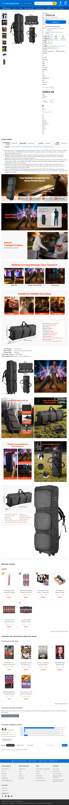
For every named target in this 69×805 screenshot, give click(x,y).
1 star (22, 735)
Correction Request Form (10, 716)
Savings (20, 8)
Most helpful (30, 745)
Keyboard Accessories (31, 11)
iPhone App (4, 788)
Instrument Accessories (20, 11)
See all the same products (61, 703)
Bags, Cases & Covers (49, 146)
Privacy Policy (56, 771)
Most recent (10, 745)
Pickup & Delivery (40, 8)
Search (64, 745)
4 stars (21, 729)
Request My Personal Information (58, 776)
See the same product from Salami (59, 631)
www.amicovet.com (46, 112)
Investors (4, 776)
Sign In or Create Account (20, 761)
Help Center (34, 761)
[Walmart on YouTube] (9, 796)
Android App (5, 790)
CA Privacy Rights (57, 773)
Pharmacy (48, 8)
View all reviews (7, 740)
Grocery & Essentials (29, 8)
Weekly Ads (54, 761)
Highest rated (20, 745)
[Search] (54, 3)
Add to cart (56, 22)
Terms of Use (56, 769)
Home (2, 11)
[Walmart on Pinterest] (12, 796)
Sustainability (5, 778)
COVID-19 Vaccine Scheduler (43, 769)
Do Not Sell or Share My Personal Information (58, 780)
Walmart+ (21, 776)
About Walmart (5, 769)
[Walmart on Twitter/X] (6, 796)
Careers (55, 8)
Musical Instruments (9, 11)
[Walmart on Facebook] (3, 796)
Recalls (37, 773)
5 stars (21, 728)
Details (57, 48)
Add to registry (61, 51)
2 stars (21, 733)
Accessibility (39, 776)
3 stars (21, 731)
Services (15, 8)
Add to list (50, 51)
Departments (7, 8)
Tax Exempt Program (41, 780)
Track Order (44, 761)
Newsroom (4, 773)
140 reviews (53, 87)
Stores (20, 771)
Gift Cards (21, 778)
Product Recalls (39, 778)
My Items (61, 8)
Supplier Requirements (7, 780)
